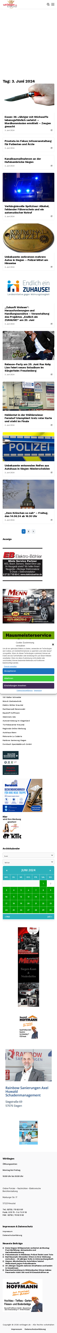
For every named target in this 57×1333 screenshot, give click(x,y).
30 (50, 910)
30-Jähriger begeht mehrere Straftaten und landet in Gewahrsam (28, 1267)
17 (6, 903)
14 (36, 896)
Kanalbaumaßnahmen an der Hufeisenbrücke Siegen (23, 160)
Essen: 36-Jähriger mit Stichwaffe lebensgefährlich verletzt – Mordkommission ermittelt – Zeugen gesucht (28, 121)
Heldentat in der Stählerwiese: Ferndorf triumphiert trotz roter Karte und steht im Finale (28, 418)
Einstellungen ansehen (15, 685)
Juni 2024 (28, 870)
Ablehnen (8, 678)
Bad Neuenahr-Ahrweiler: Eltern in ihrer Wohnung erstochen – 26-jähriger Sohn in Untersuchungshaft (29, 1258)
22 (43, 903)
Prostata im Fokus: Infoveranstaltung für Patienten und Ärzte (28, 142)
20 (28, 903)
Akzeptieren (10, 671)
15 (43, 896)
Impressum (38, 690)
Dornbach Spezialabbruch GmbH (17, 744)
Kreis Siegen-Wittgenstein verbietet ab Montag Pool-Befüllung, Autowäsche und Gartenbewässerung (27, 1250)
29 (43, 910)
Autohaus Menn (9, 732)
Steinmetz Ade (9, 717)
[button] (53, 644)
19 (21, 903)
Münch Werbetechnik (12, 701)
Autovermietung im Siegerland (16, 721)
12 (21, 896)
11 (13, 896)
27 (28, 910)
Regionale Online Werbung (14, 728)
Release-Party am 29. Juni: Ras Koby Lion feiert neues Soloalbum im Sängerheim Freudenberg (28, 367)
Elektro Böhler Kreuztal (13, 705)
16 (51, 896)
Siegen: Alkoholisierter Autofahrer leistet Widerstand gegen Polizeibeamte (24, 1262)
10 (6, 896)
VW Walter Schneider (12, 697)
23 (51, 903)
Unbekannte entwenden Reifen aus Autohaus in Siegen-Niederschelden (27, 467)
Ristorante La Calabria (12, 736)
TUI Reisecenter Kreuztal (13, 725)
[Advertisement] (28, 43)
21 (36, 903)
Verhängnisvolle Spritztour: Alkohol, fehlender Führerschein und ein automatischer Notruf (27, 209)
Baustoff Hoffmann (11, 713)
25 (14, 910)
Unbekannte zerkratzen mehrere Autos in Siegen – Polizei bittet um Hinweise (26, 260)
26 (21, 910)
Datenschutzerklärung (25, 690)
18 (14, 903)
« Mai (7, 916)
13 (28, 896)
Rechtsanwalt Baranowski (14, 709)
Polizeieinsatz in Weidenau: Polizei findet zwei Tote (29, 1254)
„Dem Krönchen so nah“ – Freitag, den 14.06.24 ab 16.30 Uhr (26, 514)
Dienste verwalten (10, 666)
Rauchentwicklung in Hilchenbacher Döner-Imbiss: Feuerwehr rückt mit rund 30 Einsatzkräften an (28, 1271)
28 (36, 910)
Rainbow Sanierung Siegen (14, 740)
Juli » (49, 916)
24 (6, 910)
